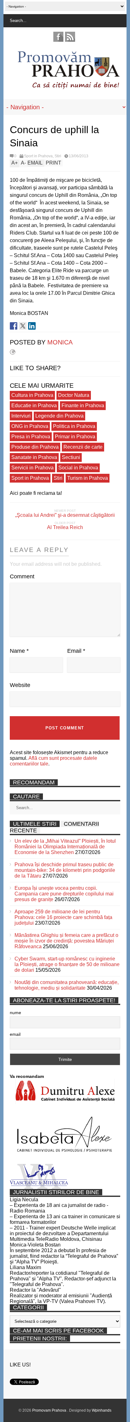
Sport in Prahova (38, 156)
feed (70, 37)
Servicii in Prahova (32, 467)
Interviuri (21, 416)
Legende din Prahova (59, 416)
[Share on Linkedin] (32, 326)
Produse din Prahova (35, 447)
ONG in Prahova (29, 426)
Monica (60, 342)
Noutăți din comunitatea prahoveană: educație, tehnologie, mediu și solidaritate (67, 985)
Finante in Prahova (83, 405)
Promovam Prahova (49, 1410)
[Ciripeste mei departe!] (23, 326)
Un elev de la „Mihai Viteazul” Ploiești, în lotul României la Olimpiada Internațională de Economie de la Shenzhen (65, 846)
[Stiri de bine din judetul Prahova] (68, 87)
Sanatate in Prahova (34, 457)
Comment (22, 576)
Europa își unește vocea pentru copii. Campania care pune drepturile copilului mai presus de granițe (64, 893)
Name (19, 651)
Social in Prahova (78, 467)
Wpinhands (101, 1410)
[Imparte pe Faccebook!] (13, 326)
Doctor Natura (73, 395)
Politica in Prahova (74, 426)
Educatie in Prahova (34, 405)
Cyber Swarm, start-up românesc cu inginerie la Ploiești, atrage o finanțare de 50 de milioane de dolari (67, 964)
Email (76, 651)
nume (15, 1012)
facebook (58, 37)
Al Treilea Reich (65, 527)
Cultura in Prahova (32, 395)
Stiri (58, 156)
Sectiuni (71, 457)
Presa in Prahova (30, 436)
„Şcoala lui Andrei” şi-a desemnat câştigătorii (65, 515)
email (15, 1034)
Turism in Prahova (87, 478)
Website (20, 685)
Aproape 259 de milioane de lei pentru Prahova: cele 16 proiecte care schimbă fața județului (63, 917)
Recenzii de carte (83, 447)
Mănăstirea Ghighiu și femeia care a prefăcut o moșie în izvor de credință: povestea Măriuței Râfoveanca (66, 941)
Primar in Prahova (75, 436)
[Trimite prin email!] (41, 326)
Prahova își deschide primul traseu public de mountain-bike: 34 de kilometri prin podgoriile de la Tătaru (65, 870)
